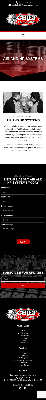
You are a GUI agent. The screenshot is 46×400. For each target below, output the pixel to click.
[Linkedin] (24, 388)
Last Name (5, 197)
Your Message (7, 225)
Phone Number (7, 206)
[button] (23, 35)
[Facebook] (20, 388)
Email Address (7, 215)
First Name (5, 188)
